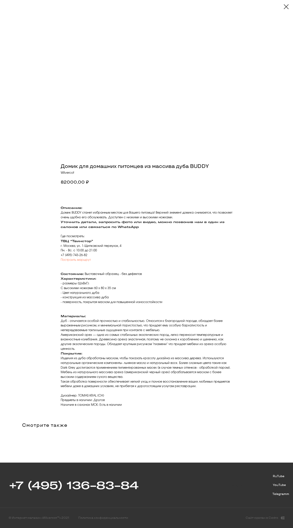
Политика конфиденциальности (103, 518)
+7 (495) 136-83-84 (73, 485)
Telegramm (280, 494)
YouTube (279, 485)
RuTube (278, 476)
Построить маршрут (76, 259)
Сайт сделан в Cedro (262, 518)
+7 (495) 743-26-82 (74, 255)
